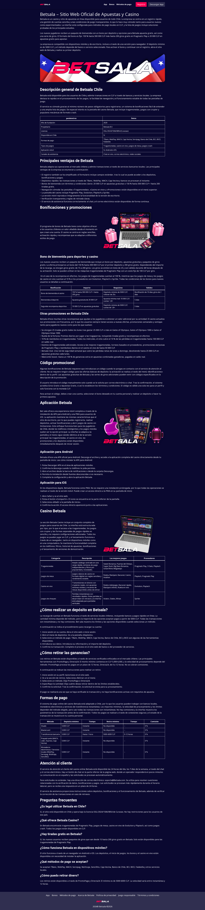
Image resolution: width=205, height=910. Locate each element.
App (105, 4)
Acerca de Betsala (86, 895)
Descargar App (156, 4)
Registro (141, 4)
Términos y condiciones (148, 895)
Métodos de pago (123, 4)
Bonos (111, 4)
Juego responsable (126, 895)
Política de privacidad (106, 895)
